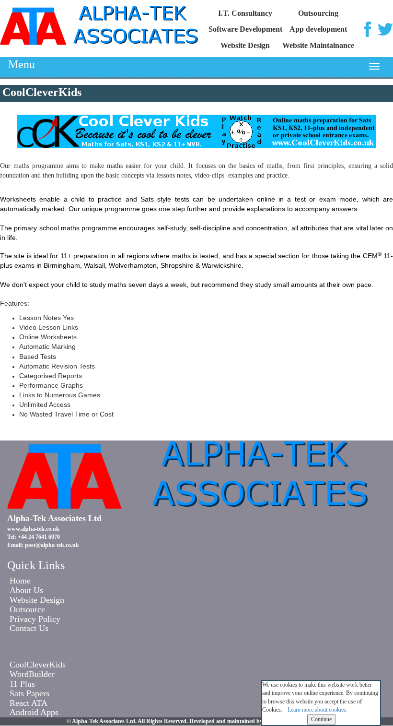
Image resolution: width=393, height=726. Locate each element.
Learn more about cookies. (317, 709)
